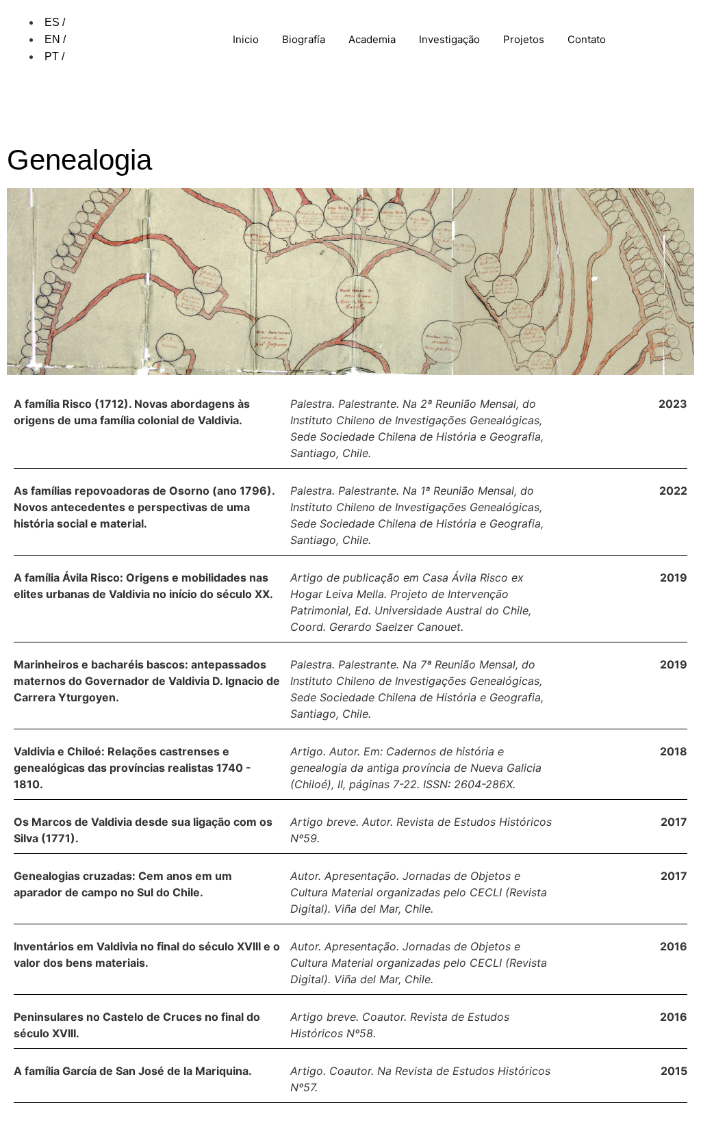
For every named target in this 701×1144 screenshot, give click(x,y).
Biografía (303, 39)
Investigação (449, 39)
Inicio (246, 39)
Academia (372, 39)
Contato (587, 39)
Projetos (523, 39)
